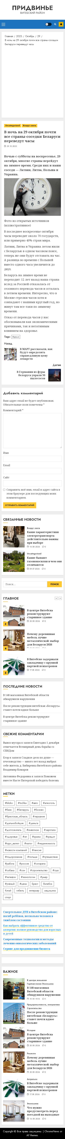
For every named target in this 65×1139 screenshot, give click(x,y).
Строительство (34, 1008)
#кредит (50, 837)
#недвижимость (46, 843)
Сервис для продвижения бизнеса (26, 948)
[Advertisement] (32, 81)
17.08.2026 (35, 670)
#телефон (10, 877)
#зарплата (50, 830)
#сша (56, 870)
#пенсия (36, 850)
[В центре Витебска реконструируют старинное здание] (14, 615)
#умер (43, 877)
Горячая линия (34, 984)
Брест (35, 884)
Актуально (32, 1079)
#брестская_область (16, 816)
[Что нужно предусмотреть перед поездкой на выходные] (14, 1111)
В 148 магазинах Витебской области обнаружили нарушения (43, 991)
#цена (23, 884)
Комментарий (13, 410)
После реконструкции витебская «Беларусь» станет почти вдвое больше (31, 708)
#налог (28, 843)
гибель (20, 890)
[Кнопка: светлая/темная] (48, 24)
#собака (9, 870)
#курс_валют (12, 843)
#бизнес (39, 810)
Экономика (47, 984)
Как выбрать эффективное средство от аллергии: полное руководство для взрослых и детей (32, 929)
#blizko (9, 803)
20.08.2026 (35, 621)
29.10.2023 (12, 146)
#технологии (28, 877)
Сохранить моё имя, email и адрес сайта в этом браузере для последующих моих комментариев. (33, 493)
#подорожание (13, 857)
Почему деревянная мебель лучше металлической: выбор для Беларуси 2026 (43, 639)
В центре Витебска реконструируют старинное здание (40, 614)
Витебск (47, 884)
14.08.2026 (35, 547)
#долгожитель (13, 830)
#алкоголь (49, 803)
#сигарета (39, 863)
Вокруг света (29, 125)
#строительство (38, 870)
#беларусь (23, 810)
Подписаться (61, 24)
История (31, 1030)
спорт (8, 897)
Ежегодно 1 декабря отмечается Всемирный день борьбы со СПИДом (31, 746)
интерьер (34, 890)
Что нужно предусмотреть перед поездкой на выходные (43, 1111)
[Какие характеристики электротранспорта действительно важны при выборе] (14, 536)
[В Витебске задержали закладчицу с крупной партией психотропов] (14, 664)
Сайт (6, 477)
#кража (36, 837)
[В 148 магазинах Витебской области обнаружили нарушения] (14, 988)
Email (6, 465)
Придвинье (32, 7)
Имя (6, 453)
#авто (35, 803)
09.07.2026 (35, 569)
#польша (32, 857)
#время (15, 336)
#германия (39, 816)
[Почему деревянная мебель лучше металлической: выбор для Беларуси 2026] (14, 640)
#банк (8, 810)
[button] (3, 24)
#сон (22, 870)
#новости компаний (16, 850)
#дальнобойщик (14, 823)
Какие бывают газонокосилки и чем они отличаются (44, 561)
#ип (25, 837)
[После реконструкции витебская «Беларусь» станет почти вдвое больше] (14, 1013)
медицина (50, 890)
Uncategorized (12, 125)
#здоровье (11, 837)
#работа (9, 863)
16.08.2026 (35, 1119)
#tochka (22, 803)
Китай (8, 890)
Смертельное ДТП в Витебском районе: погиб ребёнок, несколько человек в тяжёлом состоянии (30, 916)
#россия (24, 863)
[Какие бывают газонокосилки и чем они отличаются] (14, 561)
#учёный (10, 884)
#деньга (33, 823)
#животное (33, 830)
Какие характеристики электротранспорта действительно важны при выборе (43, 537)
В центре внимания (37, 980)
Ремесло (31, 1053)
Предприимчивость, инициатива (43, 1004)
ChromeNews (51, 1131)
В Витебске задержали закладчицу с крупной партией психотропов (42, 663)
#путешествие (50, 857)
